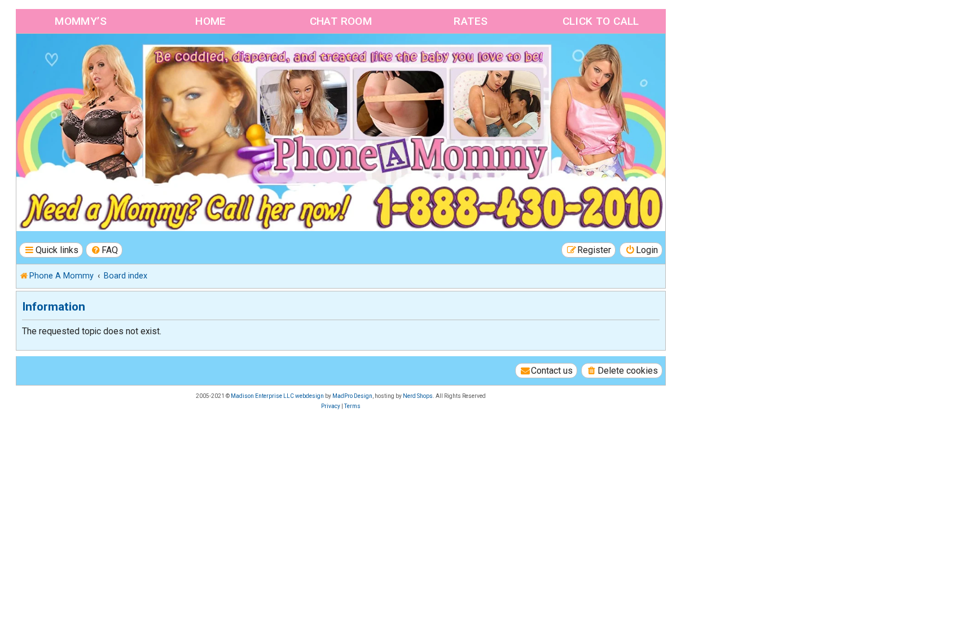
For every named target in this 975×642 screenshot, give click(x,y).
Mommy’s (81, 21)
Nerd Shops (418, 396)
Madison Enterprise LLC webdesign (277, 396)
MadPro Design (352, 396)
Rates (471, 21)
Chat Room (341, 21)
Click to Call (601, 21)
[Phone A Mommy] (81, 58)
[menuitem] (104, 250)
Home (210, 21)
